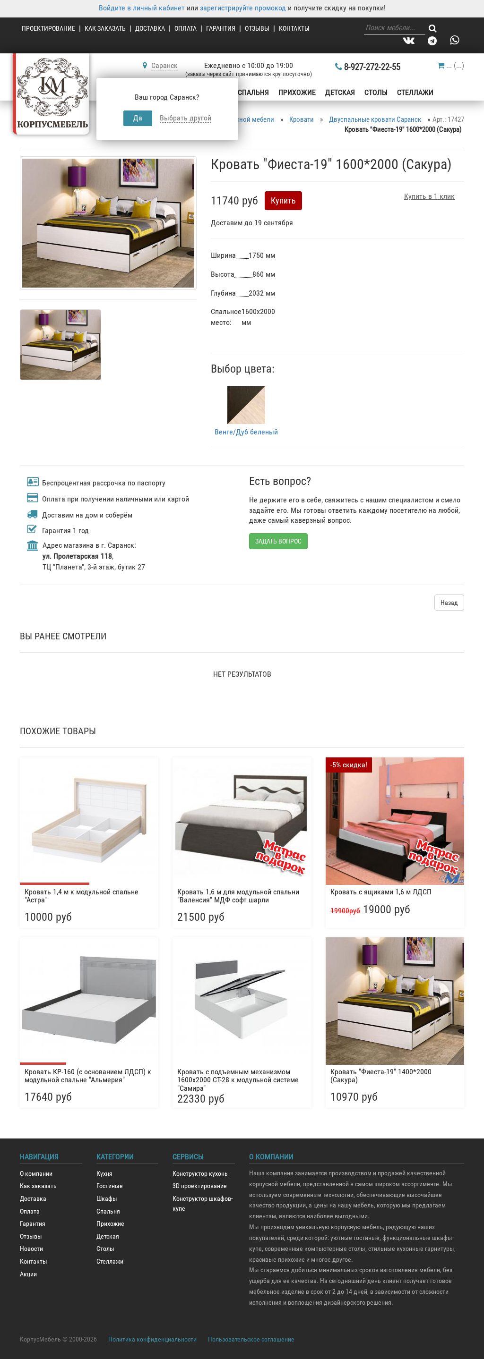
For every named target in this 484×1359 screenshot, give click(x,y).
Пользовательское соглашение (251, 1339)
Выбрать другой (185, 117)
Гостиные (109, 1186)
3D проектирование (200, 1186)
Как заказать (105, 28)
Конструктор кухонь (200, 1174)
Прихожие (297, 92)
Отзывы (257, 28)
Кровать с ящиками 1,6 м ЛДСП (381, 891)
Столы (376, 92)
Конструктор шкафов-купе (203, 1204)
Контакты (294, 28)
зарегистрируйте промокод (243, 7)
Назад (449, 602)
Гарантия (220, 28)
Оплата (185, 28)
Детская (340, 92)
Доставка (150, 28)
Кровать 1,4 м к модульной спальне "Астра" (81, 896)
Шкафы (106, 1199)
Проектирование (48, 28)
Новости (31, 1249)
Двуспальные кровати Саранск (375, 119)
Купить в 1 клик (429, 196)
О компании (36, 1174)
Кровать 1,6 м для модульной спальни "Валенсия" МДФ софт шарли (238, 896)
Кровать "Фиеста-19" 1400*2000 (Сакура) (381, 1076)
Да (137, 117)
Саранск (164, 65)
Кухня (104, 1174)
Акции (28, 1274)
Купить (283, 200)
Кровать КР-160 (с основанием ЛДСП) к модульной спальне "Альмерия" (88, 1076)
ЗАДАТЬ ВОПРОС (278, 541)
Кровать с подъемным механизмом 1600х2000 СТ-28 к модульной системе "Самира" (238, 1079)
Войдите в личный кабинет (142, 7)
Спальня (253, 92)
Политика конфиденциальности (152, 1339)
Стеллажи (415, 92)
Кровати (301, 119)
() (455, 65)
